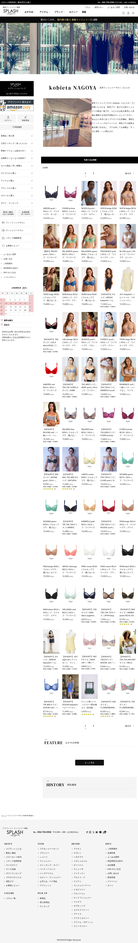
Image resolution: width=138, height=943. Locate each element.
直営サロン (98, 7)
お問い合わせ (129, 7)
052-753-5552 (108, 2)
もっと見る (89, 763)
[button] (123, 13)
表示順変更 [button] (90, 160)
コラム (87, 7)
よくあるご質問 (113, 7)
